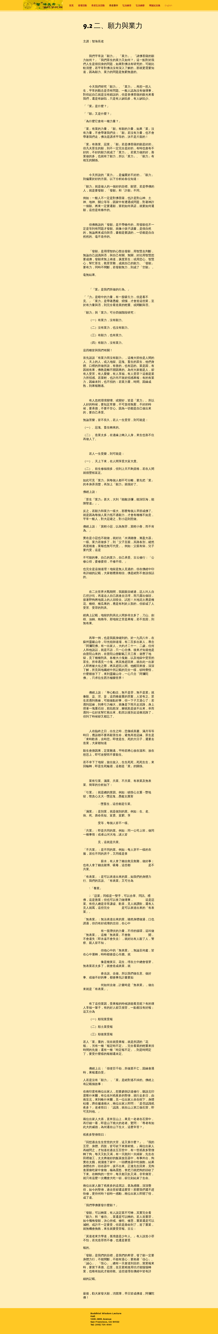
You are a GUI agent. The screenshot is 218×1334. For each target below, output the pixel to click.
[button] (82, 5)
